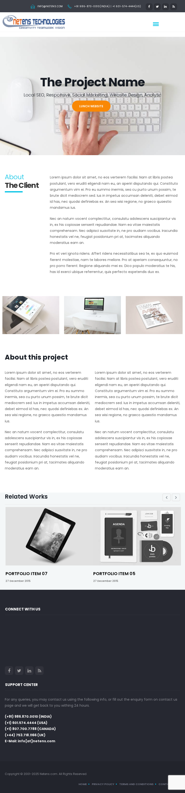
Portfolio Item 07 (26, 574)
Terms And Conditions (136, 784)
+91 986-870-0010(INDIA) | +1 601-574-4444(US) (107, 6)
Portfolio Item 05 (114, 574)
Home (83, 784)
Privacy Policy (103, 784)
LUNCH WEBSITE (91, 106)
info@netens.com (50, 6)
